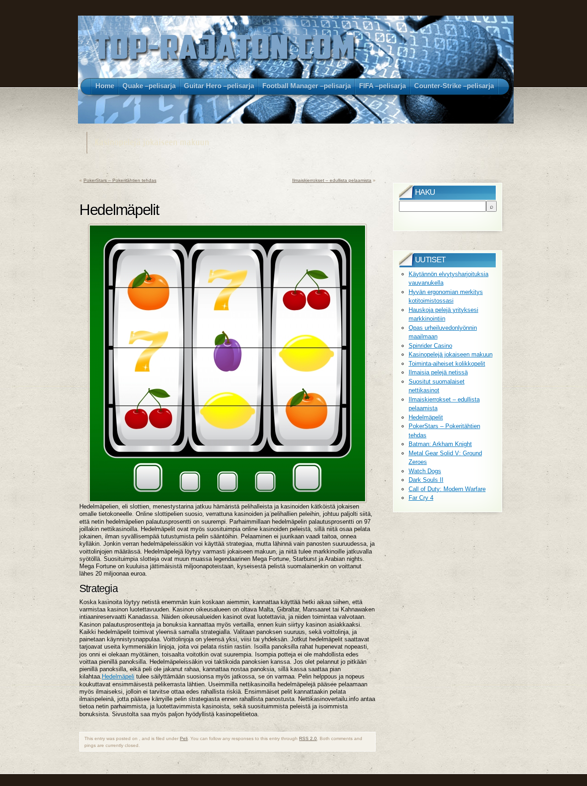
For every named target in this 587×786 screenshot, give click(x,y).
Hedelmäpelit (426, 417)
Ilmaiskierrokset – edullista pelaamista (331, 180)
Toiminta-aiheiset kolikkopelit (447, 363)
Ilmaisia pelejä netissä (438, 372)
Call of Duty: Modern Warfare (447, 489)
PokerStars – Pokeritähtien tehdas (119, 180)
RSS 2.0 (308, 738)
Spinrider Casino (430, 345)
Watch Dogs (425, 471)
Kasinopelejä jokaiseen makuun (451, 354)
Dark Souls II (426, 479)
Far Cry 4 (421, 497)
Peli (184, 738)
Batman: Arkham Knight (440, 444)
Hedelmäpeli (118, 676)
